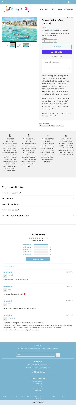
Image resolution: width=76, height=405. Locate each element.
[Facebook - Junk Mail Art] (35, 371)
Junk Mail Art (11, 397)
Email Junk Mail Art (44, 365)
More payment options (56, 56)
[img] (7, 272)
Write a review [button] (38, 259)
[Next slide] (30, 45)
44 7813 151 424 (31, 365)
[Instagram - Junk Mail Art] (38, 371)
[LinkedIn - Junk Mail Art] (44, 371)
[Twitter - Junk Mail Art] (32, 371)
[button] (27, 244)
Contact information (67, 397)
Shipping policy (56, 397)
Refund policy (30, 397)
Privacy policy (38, 397)
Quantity (44, 38)
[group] (13, 45)
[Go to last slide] (8, 45)
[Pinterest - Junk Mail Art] (41, 371)
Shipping (52, 30)
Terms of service (48, 397)
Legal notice (38, 398)
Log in (54, 2)
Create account (61, 2)
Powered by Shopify (20, 397)
